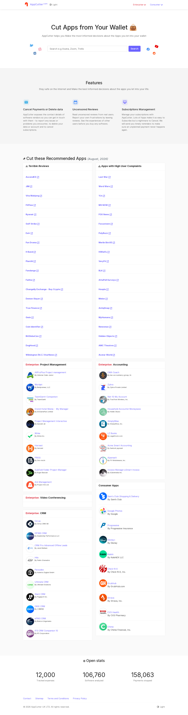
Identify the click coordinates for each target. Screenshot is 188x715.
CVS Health (113, 612)
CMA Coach (113, 372)
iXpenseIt (112, 457)
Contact (27, 698)
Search (134, 48)
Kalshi (110, 554)
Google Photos (115, 511)
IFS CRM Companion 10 (46, 630)
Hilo (36, 557)
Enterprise (138, 4)
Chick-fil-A (113, 569)
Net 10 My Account (117, 396)
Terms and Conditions (58, 698)
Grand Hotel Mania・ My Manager (51, 409)
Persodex (39, 569)
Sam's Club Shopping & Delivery (123, 496)
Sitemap (39, 698)
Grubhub (112, 583)
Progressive (113, 525)
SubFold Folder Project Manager (51, 470)
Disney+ (111, 540)
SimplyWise (113, 421)
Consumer (155, 4)
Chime (111, 626)
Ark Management (43, 482)
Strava (111, 598)
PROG (38, 457)
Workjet (38, 384)
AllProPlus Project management (50, 372)
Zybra (110, 384)
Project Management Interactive (51, 421)
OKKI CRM (40, 606)
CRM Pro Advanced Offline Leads (51, 545)
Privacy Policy (80, 698)
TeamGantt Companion (46, 396)
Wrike (37, 433)
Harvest (39, 445)
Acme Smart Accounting (120, 445)
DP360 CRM (41, 533)
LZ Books (112, 433)
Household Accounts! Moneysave (124, 409)
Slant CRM (40, 594)
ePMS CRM (40, 618)
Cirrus (38, 521)
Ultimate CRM (41, 582)
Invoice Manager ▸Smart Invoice (123, 470)
